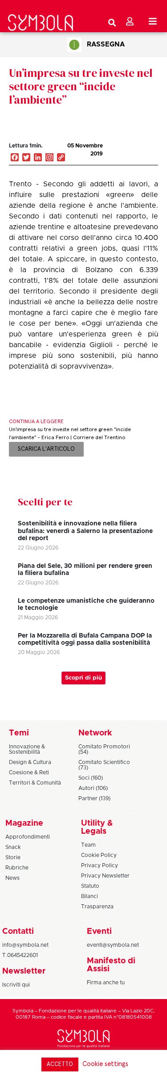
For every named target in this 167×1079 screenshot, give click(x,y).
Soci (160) (90, 778)
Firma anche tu (106, 982)
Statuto (90, 886)
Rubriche (17, 867)
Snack (13, 847)
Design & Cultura (30, 762)
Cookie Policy (99, 855)
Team (88, 845)
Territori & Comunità (35, 782)
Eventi (99, 932)
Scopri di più (83, 678)
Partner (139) (94, 798)
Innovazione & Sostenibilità (27, 749)
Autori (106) (93, 788)
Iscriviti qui (16, 984)
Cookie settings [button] (105, 1064)
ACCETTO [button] (60, 1064)
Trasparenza (97, 906)
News (12, 878)
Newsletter (23, 971)
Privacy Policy (99, 865)
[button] (126, 155)
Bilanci (89, 896)
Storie (12, 857)
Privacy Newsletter (105, 875)
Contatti (18, 932)
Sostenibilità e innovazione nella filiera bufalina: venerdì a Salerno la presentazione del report (85, 531)
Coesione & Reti (29, 772)
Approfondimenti (27, 837)
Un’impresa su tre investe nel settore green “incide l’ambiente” (81, 86)
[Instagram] (49, 158)
